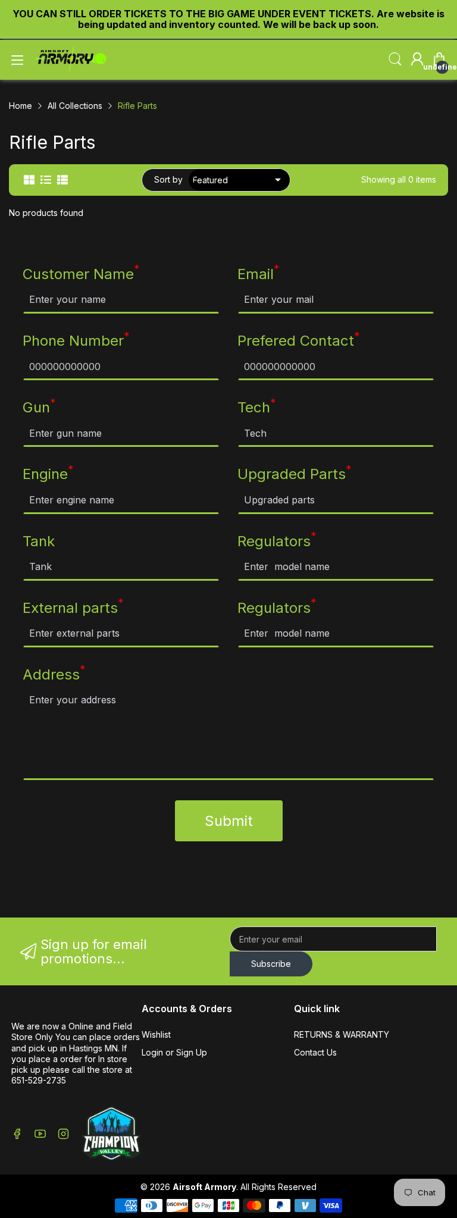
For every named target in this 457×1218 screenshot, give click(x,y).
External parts (73, 607)
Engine (48, 474)
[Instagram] (63, 1135)
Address (54, 674)
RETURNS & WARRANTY (341, 1034)
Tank (39, 541)
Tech (256, 407)
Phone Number (76, 340)
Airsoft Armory (204, 1187)
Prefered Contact (298, 340)
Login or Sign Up (174, 1052)
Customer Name (81, 274)
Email (258, 274)
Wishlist (156, 1034)
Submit (229, 820)
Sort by (168, 179)
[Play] (111, 1134)
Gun (39, 407)
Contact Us (315, 1052)
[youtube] (40, 1135)
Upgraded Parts (294, 474)
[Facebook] (17, 1135)
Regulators (277, 541)
